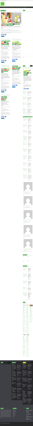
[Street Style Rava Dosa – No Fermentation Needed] (25, 270)
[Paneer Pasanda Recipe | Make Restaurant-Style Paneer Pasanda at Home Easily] (25, 177)
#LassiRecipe (19, 53)
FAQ (13, 416)
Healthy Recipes (4, 7)
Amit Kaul (5, 29)
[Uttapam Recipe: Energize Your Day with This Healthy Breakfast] (25, 150)
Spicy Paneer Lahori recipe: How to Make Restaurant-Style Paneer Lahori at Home (19, 395)
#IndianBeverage (6, 109)
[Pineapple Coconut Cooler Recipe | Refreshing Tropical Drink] (25, 93)
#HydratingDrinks (7, 53)
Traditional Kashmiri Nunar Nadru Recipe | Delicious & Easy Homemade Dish (24, 309)
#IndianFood (31, 316)
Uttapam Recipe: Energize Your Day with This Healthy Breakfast (30, 150)
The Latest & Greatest (11, 25)
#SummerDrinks (2, 55)
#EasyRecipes (13, 78)
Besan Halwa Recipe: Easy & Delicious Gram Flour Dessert (19, 384)
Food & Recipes (5, 96)
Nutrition (20, 67)
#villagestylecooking (24, 331)
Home (1, 7)
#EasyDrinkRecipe (6, 30)
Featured (2, 96)
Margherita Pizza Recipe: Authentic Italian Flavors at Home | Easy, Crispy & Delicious (19, 366)
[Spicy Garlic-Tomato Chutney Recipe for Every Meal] (14, 379)
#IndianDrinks (17, 53)
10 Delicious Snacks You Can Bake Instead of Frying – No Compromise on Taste (29, 157)
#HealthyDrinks (16, 78)
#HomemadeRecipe (14, 79)
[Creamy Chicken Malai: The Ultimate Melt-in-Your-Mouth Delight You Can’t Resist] (14, 374)
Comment (31, 116)
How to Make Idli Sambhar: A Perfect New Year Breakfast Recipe (30, 379)
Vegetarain (17, 7)
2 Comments (3, 107)
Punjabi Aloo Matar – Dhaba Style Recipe (29, 288)
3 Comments (25, 83)
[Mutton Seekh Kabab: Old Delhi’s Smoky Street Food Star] (25, 131)
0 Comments (11, 29)
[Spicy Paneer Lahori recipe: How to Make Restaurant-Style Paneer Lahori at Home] (14, 396)
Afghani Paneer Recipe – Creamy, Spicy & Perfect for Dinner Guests (29, 170)
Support (14, 413)
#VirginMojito (5, 55)
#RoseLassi (20, 54)
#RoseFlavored (17, 54)
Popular (25, 116)
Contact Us (22, 7)
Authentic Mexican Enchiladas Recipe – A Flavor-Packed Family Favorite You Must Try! (30, 393)
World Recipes (12, 7)
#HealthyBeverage (10, 30)
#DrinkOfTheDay (3, 30)
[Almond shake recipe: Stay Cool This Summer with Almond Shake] (25, 138)
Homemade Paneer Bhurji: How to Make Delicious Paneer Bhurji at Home (29, 276)
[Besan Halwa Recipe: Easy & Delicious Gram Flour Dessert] (14, 384)
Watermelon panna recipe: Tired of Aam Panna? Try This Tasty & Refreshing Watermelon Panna (5, 76)
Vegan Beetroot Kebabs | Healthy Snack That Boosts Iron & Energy (30, 399)
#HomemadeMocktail (3, 53)
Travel (19, 7)
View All (9, 362)
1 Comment (29, 173)
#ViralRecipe (31, 321)
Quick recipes (2, 25)
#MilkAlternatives (17, 79)
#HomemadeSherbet (3, 109)
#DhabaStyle (31, 314)
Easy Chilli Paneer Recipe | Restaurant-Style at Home (30, 144)
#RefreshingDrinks (7, 54)
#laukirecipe (27, 327)
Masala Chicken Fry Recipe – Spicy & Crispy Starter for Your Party (29, 119)
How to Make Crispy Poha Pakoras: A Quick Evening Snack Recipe (30, 386)
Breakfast (24, 70)
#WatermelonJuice (3, 111)
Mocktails (7, 42)
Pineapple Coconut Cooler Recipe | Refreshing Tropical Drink (30, 92)
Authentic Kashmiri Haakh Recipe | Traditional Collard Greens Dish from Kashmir (27, 339)
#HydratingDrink (17, 30)
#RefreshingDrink (2, 110)
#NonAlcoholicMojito (3, 54)
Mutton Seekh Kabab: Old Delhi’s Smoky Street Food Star (29, 131)
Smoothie (8, 25)
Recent (28, 116)
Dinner (15, 7)
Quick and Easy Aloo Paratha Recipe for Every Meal (29, 126)
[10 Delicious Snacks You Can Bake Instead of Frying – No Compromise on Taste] (25, 157)
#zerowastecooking (27, 332)
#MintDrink (6, 83)
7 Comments (29, 134)
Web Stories (25, 7)
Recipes (5, 25)
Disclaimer (14, 410)
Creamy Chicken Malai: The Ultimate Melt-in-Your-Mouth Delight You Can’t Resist (19, 373)
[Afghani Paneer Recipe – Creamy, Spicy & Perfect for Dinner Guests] (25, 169)
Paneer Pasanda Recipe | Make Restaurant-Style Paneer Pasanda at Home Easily (30, 176)
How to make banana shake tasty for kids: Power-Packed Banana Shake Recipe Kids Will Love (27, 79)
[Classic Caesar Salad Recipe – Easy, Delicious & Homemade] (25, 163)
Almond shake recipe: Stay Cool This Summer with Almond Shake (30, 138)
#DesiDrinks (5, 108)
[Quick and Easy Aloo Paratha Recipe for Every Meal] (25, 125)
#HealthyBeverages (6, 52)
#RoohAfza (6, 110)
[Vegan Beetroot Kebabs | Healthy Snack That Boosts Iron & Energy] (25, 401)
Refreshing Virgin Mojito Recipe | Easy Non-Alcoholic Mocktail (5, 47)
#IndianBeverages (2, 83)
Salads (9, 7)
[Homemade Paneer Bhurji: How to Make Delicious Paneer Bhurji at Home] (25, 276)
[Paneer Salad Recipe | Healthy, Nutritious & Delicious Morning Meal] (14, 390)
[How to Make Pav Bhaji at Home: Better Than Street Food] (25, 284)
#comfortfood (24, 316)
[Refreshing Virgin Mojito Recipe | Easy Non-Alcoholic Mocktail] (25, 99)
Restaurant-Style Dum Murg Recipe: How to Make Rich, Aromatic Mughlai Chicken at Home (30, 295)
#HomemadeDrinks (14, 30)
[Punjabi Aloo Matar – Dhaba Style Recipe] (25, 289)
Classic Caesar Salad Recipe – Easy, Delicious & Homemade (29, 164)
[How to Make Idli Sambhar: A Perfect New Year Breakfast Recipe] (25, 381)
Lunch (7, 7)
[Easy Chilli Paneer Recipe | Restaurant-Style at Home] (25, 144)
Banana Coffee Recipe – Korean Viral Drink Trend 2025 (29, 104)
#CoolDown (3, 108)
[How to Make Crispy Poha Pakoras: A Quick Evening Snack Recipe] (25, 387)
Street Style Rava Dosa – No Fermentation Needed (29, 269)
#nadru (23, 326)
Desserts (27, 70)
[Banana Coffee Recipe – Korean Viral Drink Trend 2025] (25, 105)
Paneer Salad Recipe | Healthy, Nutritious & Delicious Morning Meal (19, 389)
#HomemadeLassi (14, 53)
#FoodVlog (27, 320)
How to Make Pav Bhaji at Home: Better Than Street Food (29, 282)
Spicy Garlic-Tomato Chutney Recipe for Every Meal (19, 379)
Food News (2, 42)
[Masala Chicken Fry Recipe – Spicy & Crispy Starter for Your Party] (25, 119)
